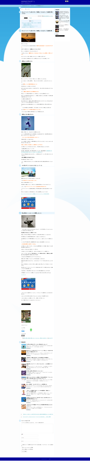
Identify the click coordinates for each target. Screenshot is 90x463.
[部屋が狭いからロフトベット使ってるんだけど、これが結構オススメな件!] (23, 365)
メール (22, 437)
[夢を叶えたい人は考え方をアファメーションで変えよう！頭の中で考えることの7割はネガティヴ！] (23, 352)
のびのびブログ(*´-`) (27, 1)
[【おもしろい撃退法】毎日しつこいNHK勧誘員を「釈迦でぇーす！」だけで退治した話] (23, 392)
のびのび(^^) (50, 338)
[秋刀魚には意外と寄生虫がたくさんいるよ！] (23, 373)
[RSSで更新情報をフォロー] (67, 1)
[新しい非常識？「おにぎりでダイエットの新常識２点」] (23, 386)
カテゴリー (32, 5)
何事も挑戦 (25, 338)
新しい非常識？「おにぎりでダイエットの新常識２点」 (37, 384)
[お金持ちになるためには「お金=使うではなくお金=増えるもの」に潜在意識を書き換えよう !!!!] (23, 399)
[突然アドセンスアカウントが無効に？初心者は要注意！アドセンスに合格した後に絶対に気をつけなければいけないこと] (23, 379)
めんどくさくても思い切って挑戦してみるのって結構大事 (31, 22)
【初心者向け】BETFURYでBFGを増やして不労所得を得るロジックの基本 (64, 12)
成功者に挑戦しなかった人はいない (34, 338)
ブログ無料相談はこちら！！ (40, 5)
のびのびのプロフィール (25, 5)
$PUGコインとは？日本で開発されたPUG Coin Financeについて (64, 21)
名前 (22, 434)
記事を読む (29, 348)
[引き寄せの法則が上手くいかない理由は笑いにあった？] (23, 346)
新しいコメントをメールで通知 (27, 447)
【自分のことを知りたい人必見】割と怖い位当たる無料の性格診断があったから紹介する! (38, 414)
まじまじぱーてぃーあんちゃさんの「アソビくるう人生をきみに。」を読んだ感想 (37, 416)
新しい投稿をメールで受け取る (27, 449)
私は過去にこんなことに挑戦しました (28, 27)
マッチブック (23, 274)
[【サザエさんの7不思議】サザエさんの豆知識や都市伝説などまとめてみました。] (23, 406)
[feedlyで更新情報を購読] (66, 1)
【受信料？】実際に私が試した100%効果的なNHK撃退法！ (37, 357)
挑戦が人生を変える (43, 338)
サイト (22, 441)
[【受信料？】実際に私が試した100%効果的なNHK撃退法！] (23, 359)
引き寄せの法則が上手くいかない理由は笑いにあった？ (37, 344)
